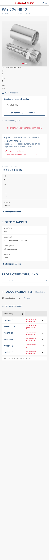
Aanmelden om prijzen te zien (31, 320)
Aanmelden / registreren (15, 151)
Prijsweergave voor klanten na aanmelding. (24, 128)
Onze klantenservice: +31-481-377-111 (21, 155)
